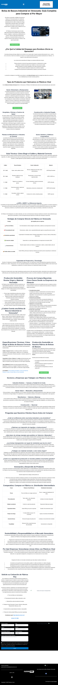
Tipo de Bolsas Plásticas (5, 631)
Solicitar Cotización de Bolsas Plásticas (8, 635)
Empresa (16, 627)
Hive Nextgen (54, 681)
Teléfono (2, 627)
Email (16, 623)
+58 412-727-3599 (15, 618)
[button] (23, 4)
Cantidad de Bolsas (18, 631)
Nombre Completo (4, 623)
